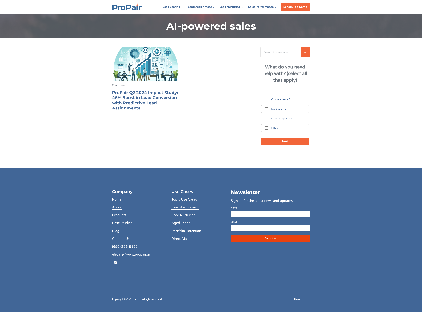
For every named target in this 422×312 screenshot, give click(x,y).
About (117, 207)
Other (274, 128)
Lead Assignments (282, 118)
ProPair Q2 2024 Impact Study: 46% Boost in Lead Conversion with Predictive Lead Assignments (145, 100)
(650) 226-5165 (125, 247)
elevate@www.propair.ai (131, 255)
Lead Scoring (278, 109)
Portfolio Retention (186, 231)
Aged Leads (180, 223)
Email (234, 222)
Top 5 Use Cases (184, 200)
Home (116, 200)
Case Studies (122, 223)
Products (119, 215)
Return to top (302, 299)
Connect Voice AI (281, 99)
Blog (115, 231)
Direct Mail (179, 239)
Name (234, 207)
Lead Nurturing (183, 215)
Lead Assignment (185, 207)
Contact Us (121, 239)
